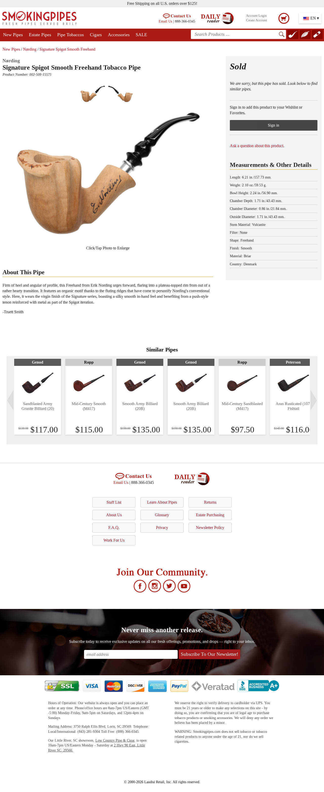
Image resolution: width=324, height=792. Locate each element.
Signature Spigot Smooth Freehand (67, 49)
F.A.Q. (113, 527)
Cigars (96, 34)
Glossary (162, 515)
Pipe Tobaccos (70, 34)
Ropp (89, 362)
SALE (141, 34)
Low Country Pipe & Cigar (114, 740)
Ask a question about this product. (257, 146)
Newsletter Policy (210, 527)
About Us (114, 515)
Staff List (114, 502)
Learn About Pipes (162, 502)
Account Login (256, 15)
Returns (210, 502)
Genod (37, 362)
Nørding (29, 49)
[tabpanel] (37, 397)
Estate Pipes (40, 34)
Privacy (162, 527)
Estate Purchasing (210, 515)
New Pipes (13, 34)
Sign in (273, 125)
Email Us (165, 21)
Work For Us (114, 540)
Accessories (119, 34)
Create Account (256, 20)
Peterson (293, 362)
